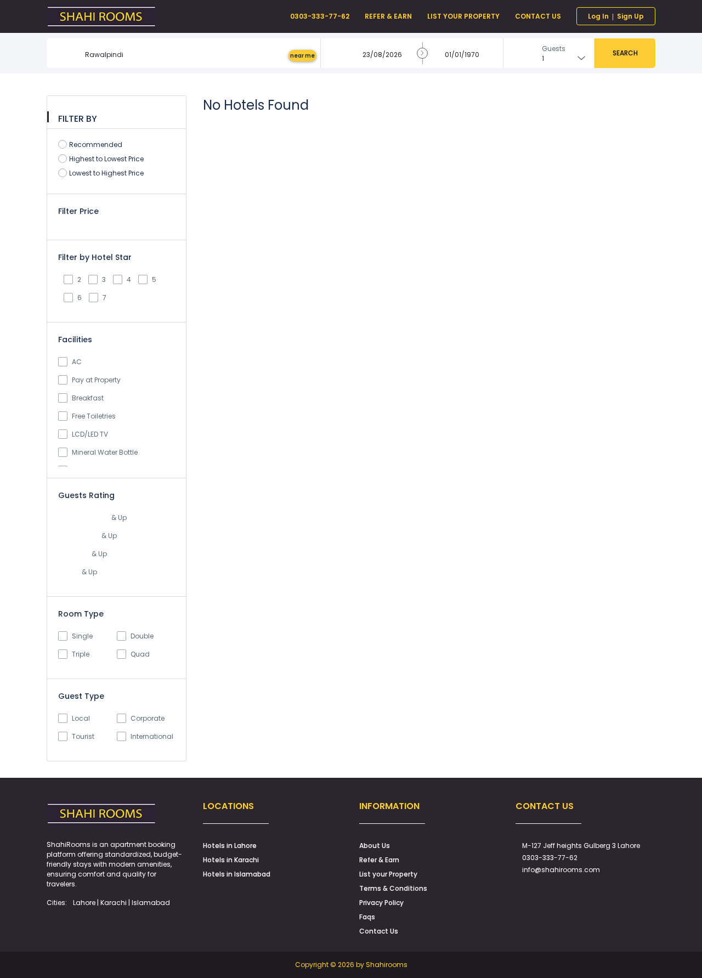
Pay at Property (96, 380)
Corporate (148, 718)
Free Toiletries (94, 416)
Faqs (367, 917)
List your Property (388, 874)
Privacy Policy (381, 902)
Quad (140, 654)
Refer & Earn (379, 859)
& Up (118, 517)
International (152, 736)
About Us (374, 845)
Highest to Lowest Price (106, 158)
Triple (80, 654)
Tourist (83, 736)
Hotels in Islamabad (236, 874)
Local (81, 718)
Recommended (95, 144)
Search (625, 53)
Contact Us (378, 931)
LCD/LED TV (90, 434)
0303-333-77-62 (550, 857)
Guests (553, 48)
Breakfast (88, 398)
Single (82, 636)
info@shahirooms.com (561, 869)
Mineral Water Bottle (105, 452)
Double (142, 636)
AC (77, 361)
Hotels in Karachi (231, 859)
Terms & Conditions (393, 888)
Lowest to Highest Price (106, 173)
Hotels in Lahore (230, 845)
